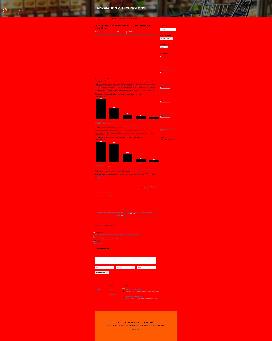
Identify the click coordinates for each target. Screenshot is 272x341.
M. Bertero (98, 177)
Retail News (110, 32)
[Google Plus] (149, 187)
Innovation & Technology (101, 32)
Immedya (109, 305)
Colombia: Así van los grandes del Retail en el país (140, 212)
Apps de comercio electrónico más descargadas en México (167, 113)
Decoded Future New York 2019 (135, 296)
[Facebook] (145, 187)
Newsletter (15, 1)
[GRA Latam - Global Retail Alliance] (14, 10)
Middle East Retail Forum (134, 289)
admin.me (109, 195)
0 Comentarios (131, 32)
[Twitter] (152, 187)
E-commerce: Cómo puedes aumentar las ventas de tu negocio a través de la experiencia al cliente (116, 234)
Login (3, 1)
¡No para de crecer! (98, 243)
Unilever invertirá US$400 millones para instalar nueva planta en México (167, 129)
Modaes (98, 178)
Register (8, 1)
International (4, 3)
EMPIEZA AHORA (136, 329)
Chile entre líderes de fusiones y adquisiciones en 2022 (106, 238)
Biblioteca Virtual (23, 1)
